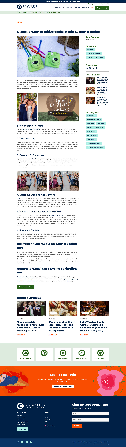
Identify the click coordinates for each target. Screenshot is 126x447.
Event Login (22, 429)
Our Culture (47, 417)
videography (72, 279)
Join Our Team (48, 419)
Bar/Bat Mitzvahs (21, 424)
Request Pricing (102, 8)
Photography (58, 7)
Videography (69, 7)
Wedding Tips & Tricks (93, 53)
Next (30, 287)
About (47, 412)
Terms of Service (104, 444)
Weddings (19, 415)
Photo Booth (77, 7)
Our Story (47, 415)
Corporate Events (21, 417)
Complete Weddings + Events (84, 442)
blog (68, 281)
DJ (63, 7)
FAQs (46, 421)
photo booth (20, 281)
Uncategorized (91, 135)
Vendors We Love (50, 426)
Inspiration (25, 12)
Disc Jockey (90, 123)
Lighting (89, 127)
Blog (92, 7)
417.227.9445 (106, 4)
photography (64, 279)
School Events (20, 420)
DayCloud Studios (104, 442)
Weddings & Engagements (95, 57)
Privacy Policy (97, 444)
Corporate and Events (94, 120)
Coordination (85, 7)
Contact (46, 423)
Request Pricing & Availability (63, 386)
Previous (21, 287)
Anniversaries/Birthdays (22, 422)
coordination (31, 281)
